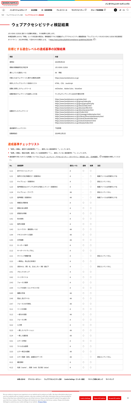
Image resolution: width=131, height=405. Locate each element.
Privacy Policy (42, 402)
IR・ (46, 10)
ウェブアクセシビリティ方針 (15, 15)
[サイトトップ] (3, 10)
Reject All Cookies (99, 398)
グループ (97, 10)
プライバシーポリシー (34, 379)
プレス (61, 10)
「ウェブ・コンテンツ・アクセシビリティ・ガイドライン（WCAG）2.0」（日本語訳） (69, 157)
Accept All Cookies (114, 398)
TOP (3, 15)
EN (124, 10)
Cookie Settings (85, 398)
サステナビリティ (78, 10)
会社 (34, 10)
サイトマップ (110, 379)
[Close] (128, 398)
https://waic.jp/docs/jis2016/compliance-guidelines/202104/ (70, 39)
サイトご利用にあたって (95, 379)
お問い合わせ (21, 379)
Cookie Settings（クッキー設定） (75, 379)
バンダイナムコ (18, 10)
